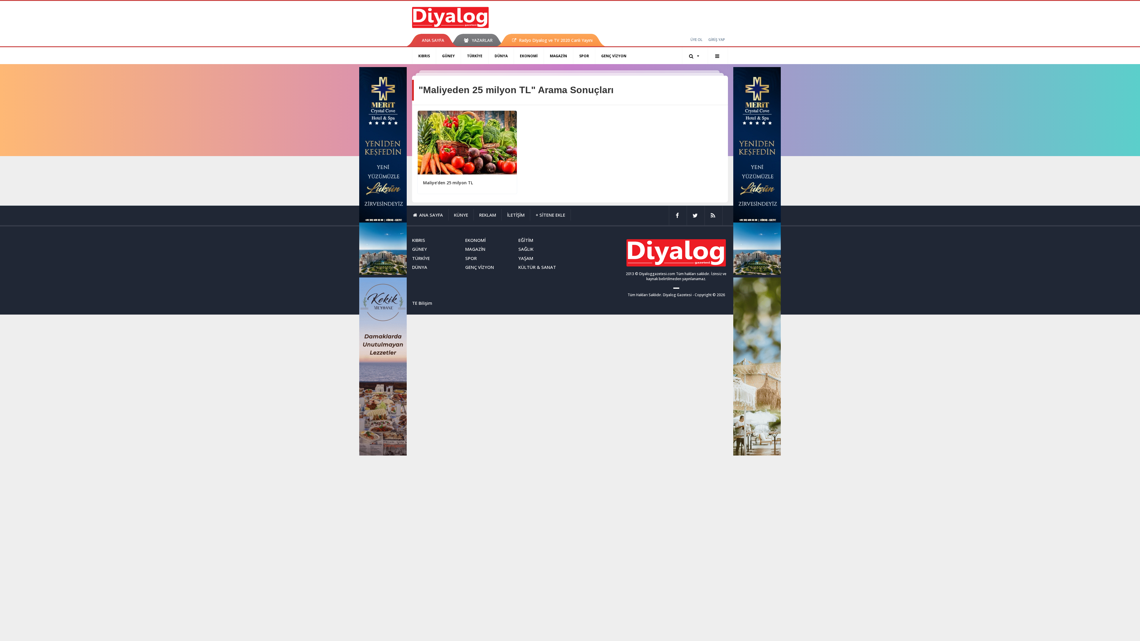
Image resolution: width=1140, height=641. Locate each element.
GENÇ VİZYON (613, 55)
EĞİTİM (525, 240)
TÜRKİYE (474, 55)
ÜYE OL (696, 39)
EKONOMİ (529, 55)
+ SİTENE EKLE (550, 215)
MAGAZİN (558, 55)
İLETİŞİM (516, 215)
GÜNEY (448, 55)
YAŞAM (525, 258)
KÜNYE (461, 215)
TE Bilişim (422, 303)
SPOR (584, 55)
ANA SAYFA (433, 40)
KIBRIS (424, 55)
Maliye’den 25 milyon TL (448, 182)
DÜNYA (501, 55)
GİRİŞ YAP (716, 39)
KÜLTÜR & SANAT (537, 267)
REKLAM (487, 215)
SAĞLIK (525, 249)
